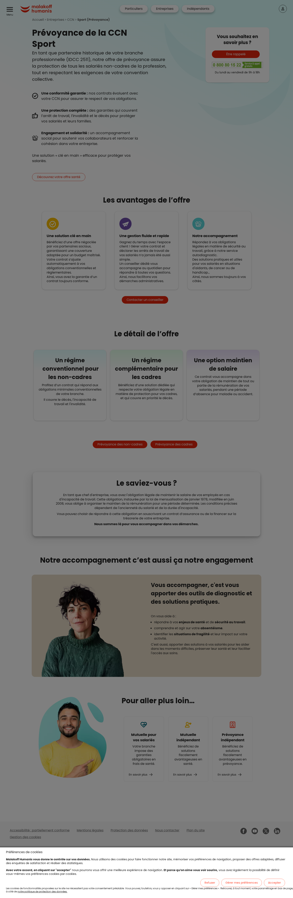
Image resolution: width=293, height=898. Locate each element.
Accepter (274, 883)
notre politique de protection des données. (42, 891)
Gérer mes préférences (241, 883)
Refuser (210, 883)
